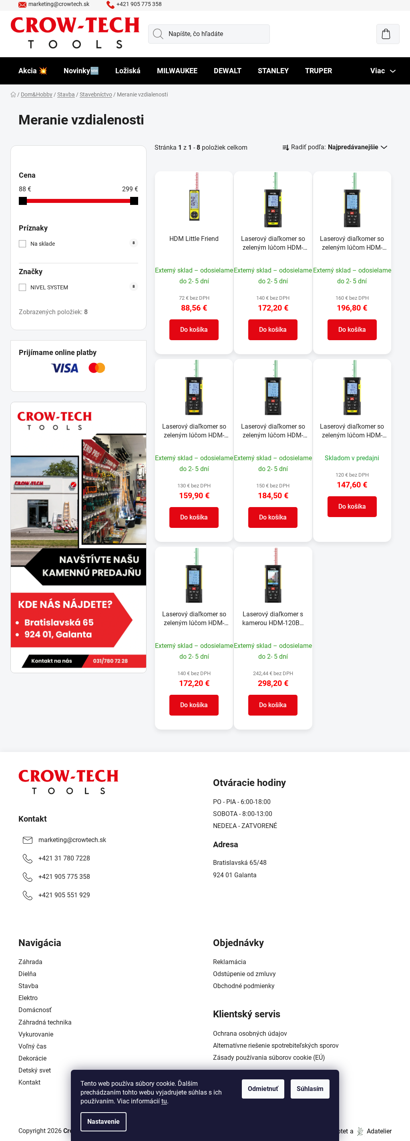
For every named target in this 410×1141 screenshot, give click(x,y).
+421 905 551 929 (64, 895)
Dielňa (27, 974)
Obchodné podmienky (244, 986)
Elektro (28, 998)
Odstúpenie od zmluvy (244, 974)
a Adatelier (371, 1131)
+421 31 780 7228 (64, 858)
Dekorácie (32, 1058)
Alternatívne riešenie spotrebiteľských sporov (276, 1045)
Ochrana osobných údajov (250, 1033)
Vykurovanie (35, 1034)
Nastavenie (103, 1121)
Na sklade (82, 244)
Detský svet (34, 1070)
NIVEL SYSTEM (82, 287)
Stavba (28, 986)
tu (164, 1101)
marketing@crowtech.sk (58, 4)
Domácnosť (35, 1010)
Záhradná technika (45, 1022)
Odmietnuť (263, 1089)
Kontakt (32, 818)
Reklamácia (229, 962)
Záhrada (30, 962)
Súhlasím (310, 1089)
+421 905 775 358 (139, 4)
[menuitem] (32, 70)
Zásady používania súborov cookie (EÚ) (269, 1057)
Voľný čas (32, 1046)
